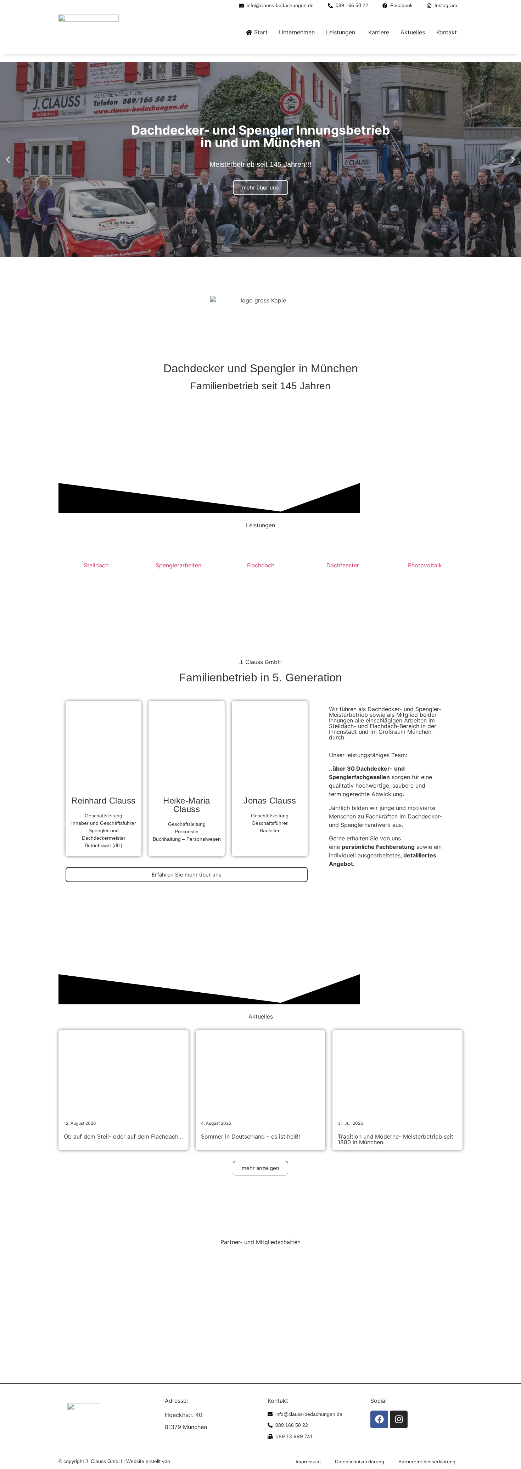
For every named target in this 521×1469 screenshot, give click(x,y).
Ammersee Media (191, 1461)
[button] (8, 159)
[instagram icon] (399, 1419)
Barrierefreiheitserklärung (426, 1461)
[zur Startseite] (88, 32)
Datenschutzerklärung (359, 1461)
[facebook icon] (379, 1419)
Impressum (308, 1461)
